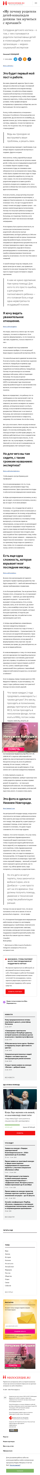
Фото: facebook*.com (9, 808)
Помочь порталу (15, 992)
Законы (7, 1254)
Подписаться (20, 1331)
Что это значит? (15, 1465)
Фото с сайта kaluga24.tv (10, 326)
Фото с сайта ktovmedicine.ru (11, 471)
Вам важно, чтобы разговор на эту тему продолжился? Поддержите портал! (20, 961)
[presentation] (20, 1326)
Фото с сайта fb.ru (8, 65)
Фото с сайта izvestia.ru (9, 573)
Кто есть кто (9, 1263)
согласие (21, 1335)
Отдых (7, 1279)
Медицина (8, 1270)
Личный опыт (9, 1267)
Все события (9, 1217)
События (8, 1285)
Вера (6, 1251)
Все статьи (9, 1292)
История (8, 1257)
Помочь (20, 1133)
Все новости (9, 1077)
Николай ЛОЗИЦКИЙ (11, 54)
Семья (7, 1282)
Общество (8, 1276)
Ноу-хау (7, 1273)
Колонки (8, 1260)
